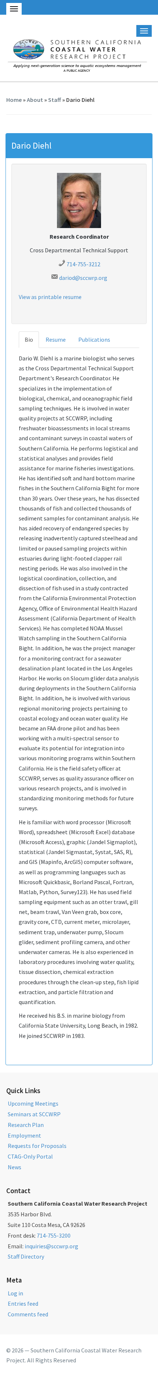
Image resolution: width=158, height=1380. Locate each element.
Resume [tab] (56, 339)
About (35, 99)
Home (14, 99)
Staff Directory (26, 1256)
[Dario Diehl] (79, 199)
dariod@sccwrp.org (83, 277)
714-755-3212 (83, 264)
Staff (54, 99)
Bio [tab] (29, 339)
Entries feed (23, 1303)
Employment (24, 1135)
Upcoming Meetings (33, 1103)
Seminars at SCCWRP (34, 1114)
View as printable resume (50, 296)
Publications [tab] (94, 339)
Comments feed (28, 1314)
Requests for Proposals (37, 1145)
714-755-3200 (54, 1235)
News (14, 1167)
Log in (15, 1293)
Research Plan (26, 1124)
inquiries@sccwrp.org (51, 1246)
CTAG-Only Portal (30, 1156)
